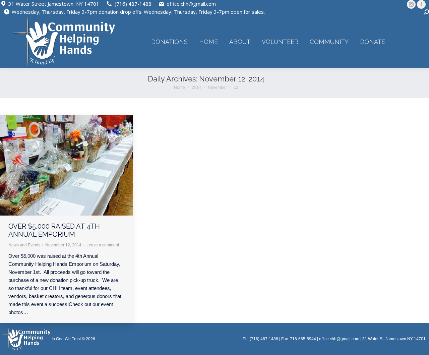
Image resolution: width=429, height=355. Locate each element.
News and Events (24, 245)
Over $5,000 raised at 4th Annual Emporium (54, 230)
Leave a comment (102, 245)
